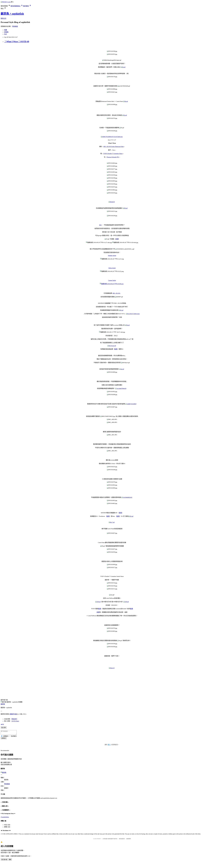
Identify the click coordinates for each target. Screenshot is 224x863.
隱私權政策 (122, 838)
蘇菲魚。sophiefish (12, 13)
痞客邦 (12, 714)
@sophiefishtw (5, 817)
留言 (15, 714)
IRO (100, 225)
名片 (5, 34)
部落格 (6, 32)
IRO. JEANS (116, 293)
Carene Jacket (112, 280)
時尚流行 (14, 719)
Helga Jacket (112, 268)
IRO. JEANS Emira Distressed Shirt (114, 146)
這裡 (117, 239)
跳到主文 (3, 18)
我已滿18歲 (4, 859)
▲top (2, 724)
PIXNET (99, 838)
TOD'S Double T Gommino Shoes (113, 153)
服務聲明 (128, 838)
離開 (10, 859)
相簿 (5, 30)
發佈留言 (3, 738)
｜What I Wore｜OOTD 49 (16, 41)
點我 (115, 349)
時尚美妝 (15, 26)
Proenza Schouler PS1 (113, 157)
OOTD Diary (15, 721)
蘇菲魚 (3, 704)
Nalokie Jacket (112, 255)
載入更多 (3, 727)
